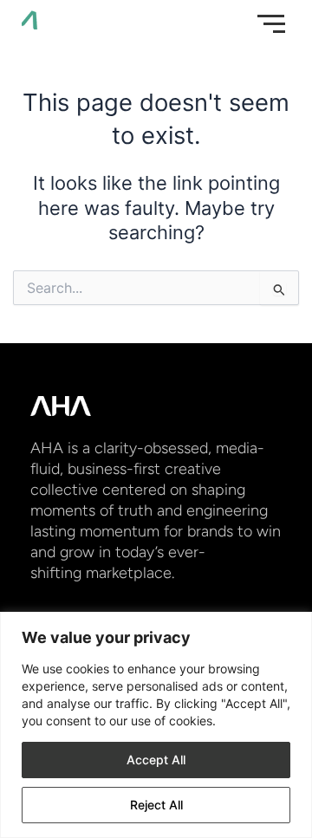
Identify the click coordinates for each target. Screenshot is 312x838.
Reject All (156, 804)
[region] (156, 725)
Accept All (156, 759)
